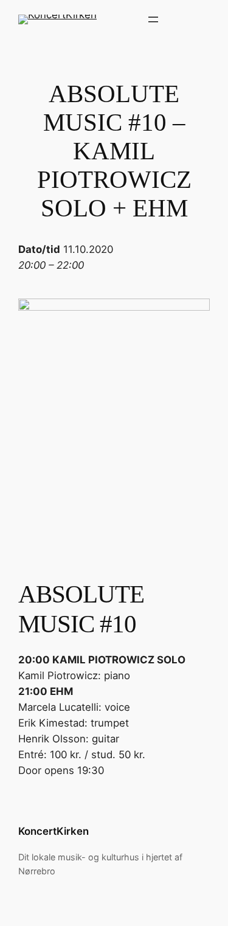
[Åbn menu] (153, 19)
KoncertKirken (53, 831)
